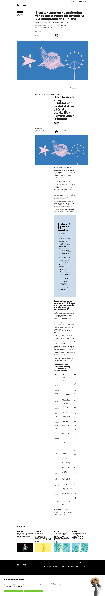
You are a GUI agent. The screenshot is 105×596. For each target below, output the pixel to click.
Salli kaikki (13, 591)
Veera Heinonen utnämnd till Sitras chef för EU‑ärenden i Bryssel (25, 535)
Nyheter (25, 7)
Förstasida (19, 7)
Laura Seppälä (62, 34)
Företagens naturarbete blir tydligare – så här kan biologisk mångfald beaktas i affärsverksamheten (79, 536)
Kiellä (33, 591)
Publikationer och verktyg (72, 5)
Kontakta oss (74, 1)
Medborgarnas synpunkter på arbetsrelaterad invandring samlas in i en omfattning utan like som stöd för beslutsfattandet (43, 536)
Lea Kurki (41, 34)
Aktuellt (62, 5)
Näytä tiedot (53, 591)
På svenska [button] (80, 1)
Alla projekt (56, 5)
